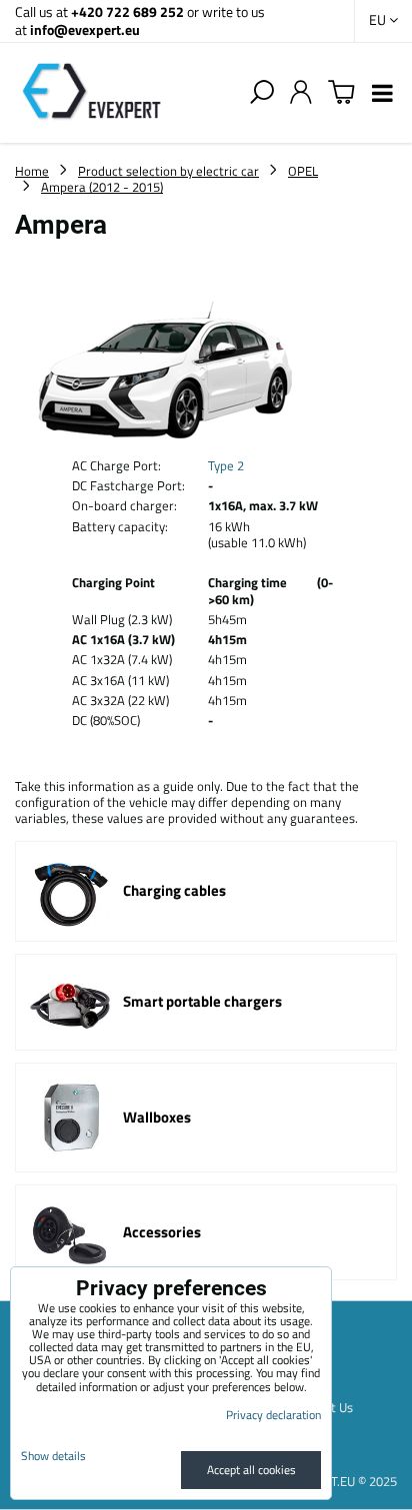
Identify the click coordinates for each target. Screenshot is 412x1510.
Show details (53, 1455)
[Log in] (301, 93)
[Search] (262, 93)
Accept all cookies (251, 1469)
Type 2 (226, 465)
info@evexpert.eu (85, 29)
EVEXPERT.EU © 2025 (338, 1481)
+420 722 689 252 (127, 11)
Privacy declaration (273, 1414)
